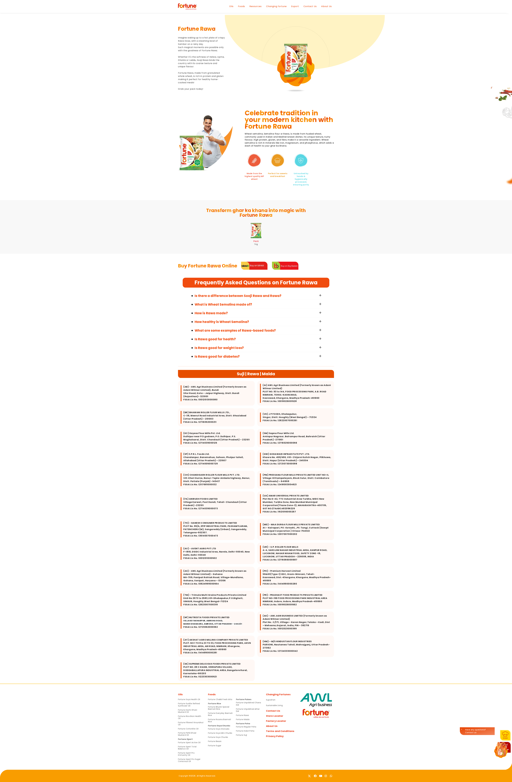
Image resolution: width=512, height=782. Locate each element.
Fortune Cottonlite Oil (188, 728)
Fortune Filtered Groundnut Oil (191, 723)
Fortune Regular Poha (246, 726)
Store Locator (274, 716)
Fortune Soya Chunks (218, 737)
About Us (326, 6)
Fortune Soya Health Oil (189, 699)
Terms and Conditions (280, 731)
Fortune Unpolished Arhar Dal (248, 710)
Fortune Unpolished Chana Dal (248, 703)
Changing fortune (276, 6)
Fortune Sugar (214, 745)
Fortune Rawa (242, 715)
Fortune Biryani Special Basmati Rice (218, 708)
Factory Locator (276, 721)
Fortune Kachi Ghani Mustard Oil (187, 711)
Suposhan (270, 700)
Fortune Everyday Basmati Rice (220, 714)
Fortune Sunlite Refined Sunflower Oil (189, 704)
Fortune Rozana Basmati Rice (219, 720)
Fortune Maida (242, 719)
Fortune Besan (214, 741)
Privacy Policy (275, 736)
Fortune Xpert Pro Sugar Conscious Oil (189, 760)
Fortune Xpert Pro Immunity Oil (186, 754)
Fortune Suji (241, 735)
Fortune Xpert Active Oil (189, 742)
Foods (241, 6)
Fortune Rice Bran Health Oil (189, 717)
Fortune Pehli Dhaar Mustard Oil (187, 734)
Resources (255, 6)
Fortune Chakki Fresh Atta (220, 699)
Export (295, 6)
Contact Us (310, 6)
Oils (231, 6)
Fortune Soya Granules (218, 729)
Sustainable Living (274, 705)
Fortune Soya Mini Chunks (220, 733)
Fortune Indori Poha (245, 731)
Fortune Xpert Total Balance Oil (187, 747)
